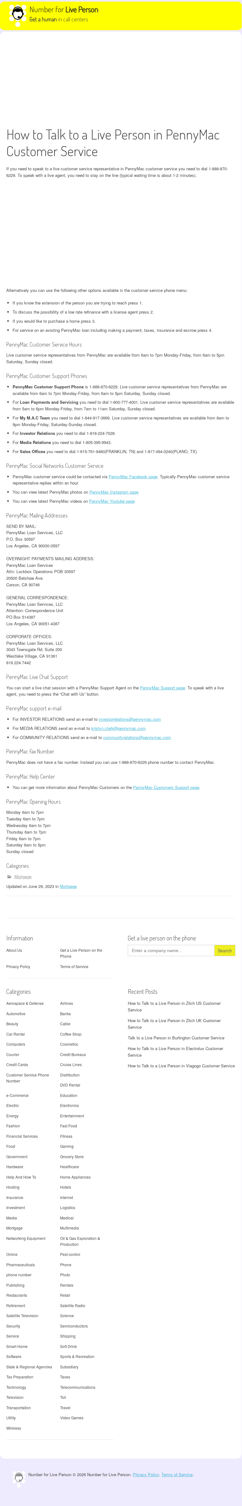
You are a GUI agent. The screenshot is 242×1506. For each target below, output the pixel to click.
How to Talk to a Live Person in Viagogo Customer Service (181, 1066)
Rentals (66, 1285)
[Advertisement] (120, 79)
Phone (65, 1264)
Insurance (14, 1197)
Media (11, 1217)
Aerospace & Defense (25, 1003)
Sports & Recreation (77, 1356)
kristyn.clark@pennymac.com (118, 728)
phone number (18, 1274)
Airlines (66, 1003)
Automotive (15, 1013)
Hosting (13, 1187)
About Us (14, 950)
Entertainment (72, 1115)
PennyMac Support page (162, 688)
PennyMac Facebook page (133, 476)
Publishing (15, 1285)
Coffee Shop (71, 1034)
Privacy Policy (18, 966)
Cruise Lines (71, 1064)
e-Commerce (17, 1095)
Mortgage (22, 876)
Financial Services (22, 1136)
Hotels (65, 1187)
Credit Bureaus (73, 1054)
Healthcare (69, 1166)
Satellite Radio (72, 1305)
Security (13, 1325)
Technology (16, 1387)
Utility (11, 1417)
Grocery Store (72, 1156)
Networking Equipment (25, 1238)
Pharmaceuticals (20, 1264)
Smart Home (17, 1346)
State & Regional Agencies (29, 1366)
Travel (65, 1407)
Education (68, 1095)
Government (16, 1156)
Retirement (15, 1305)
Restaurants (16, 1295)
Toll (63, 1397)
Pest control (70, 1254)
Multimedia (69, 1227)
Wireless (13, 1428)
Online (12, 1254)
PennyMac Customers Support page (166, 787)
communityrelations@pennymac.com (137, 737)
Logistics (67, 1207)
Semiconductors (74, 1325)
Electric (12, 1105)
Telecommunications (77, 1387)
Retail (65, 1295)
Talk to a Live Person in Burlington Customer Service (176, 1038)
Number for (64, 9)
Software (13, 1356)
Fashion (13, 1125)
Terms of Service (74, 966)
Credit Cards (17, 1064)
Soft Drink (68, 1346)
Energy (12, 1115)
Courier (12, 1054)
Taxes (65, 1376)
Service (12, 1336)
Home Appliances (75, 1177)
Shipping (68, 1336)
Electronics (69, 1105)
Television (15, 1397)
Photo (65, 1274)
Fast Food (68, 1125)
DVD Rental (70, 1084)
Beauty (12, 1023)
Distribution (70, 1074)
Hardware (14, 1166)
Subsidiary (69, 1366)
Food (10, 1146)
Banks (65, 1013)
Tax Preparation (19, 1376)
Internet (66, 1197)
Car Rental (15, 1034)
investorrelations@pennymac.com (130, 719)
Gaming (67, 1146)
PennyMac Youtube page (112, 501)
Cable (65, 1023)
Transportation (18, 1407)
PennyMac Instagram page (113, 492)
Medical (67, 1217)
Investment (15, 1207)
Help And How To (21, 1177)
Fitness (66, 1136)
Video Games (71, 1417)
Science (67, 1315)
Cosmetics (69, 1044)
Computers (15, 1044)
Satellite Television (22, 1315)
